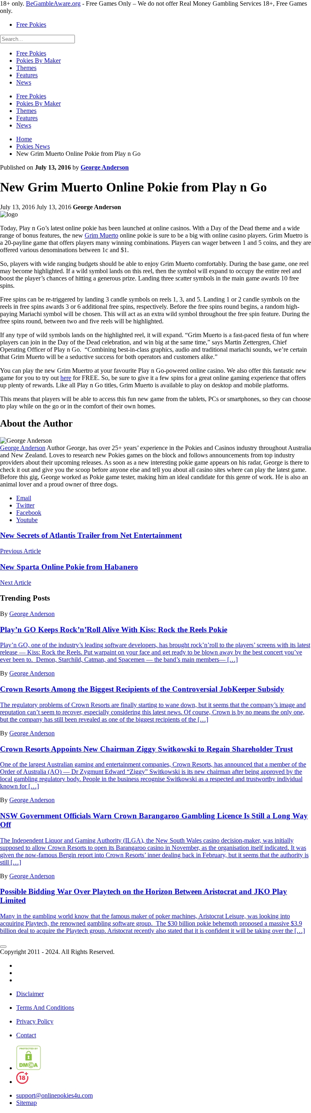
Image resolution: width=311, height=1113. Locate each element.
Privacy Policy (34, 1021)
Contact (26, 1035)
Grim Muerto (101, 235)
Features (27, 75)
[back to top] (3, 946)
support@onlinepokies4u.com (54, 1095)
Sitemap (26, 1102)
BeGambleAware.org (53, 3)
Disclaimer (30, 993)
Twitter (25, 505)
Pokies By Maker (38, 60)
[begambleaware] (63, 1081)
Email (23, 498)
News (23, 82)
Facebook (28, 512)
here (65, 377)
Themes (26, 67)
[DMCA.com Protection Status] (28, 1067)
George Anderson (105, 167)
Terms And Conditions (45, 1007)
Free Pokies (31, 24)
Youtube (27, 519)
